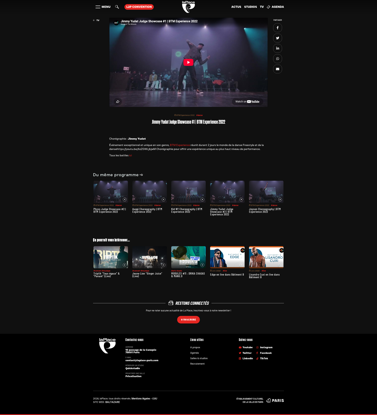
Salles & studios (199, 358)
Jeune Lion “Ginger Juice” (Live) (147, 275)
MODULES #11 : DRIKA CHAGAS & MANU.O (188, 275)
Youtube (248, 347)
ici (130, 155)
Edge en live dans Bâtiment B (227, 274)
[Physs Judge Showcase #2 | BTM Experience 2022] (111, 192)
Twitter (247, 353)
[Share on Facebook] (277, 27)
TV (262, 7)
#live (225, 271)
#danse (199, 115)
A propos (195, 347)
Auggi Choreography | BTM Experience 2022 (147, 210)
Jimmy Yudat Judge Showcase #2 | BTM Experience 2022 (221, 211)
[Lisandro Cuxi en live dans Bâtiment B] (266, 257)
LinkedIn (248, 358)
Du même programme (116, 174)
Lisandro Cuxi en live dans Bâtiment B (264, 276)
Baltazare (112, 402)
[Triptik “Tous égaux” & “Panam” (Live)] (111, 257)
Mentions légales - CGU (144, 398)
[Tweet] (277, 38)
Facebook (266, 353)
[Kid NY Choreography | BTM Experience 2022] (188, 192)
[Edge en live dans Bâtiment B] (227, 257)
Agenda (278, 7)
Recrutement (197, 363)
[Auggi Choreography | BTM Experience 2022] (149, 192)
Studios (250, 7)
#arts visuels (176, 271)
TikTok (264, 358)
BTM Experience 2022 (185, 115)
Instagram (266, 347)
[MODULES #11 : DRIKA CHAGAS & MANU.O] (188, 257)
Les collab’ (216, 271)
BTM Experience (180, 145)
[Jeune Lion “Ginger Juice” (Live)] (149, 257)
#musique (106, 271)
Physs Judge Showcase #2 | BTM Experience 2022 (110, 210)
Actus (236, 7)
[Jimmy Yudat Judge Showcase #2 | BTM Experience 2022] (227, 192)
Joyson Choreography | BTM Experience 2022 (265, 210)
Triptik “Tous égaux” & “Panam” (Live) (107, 275)
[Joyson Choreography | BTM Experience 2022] (266, 192)
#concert (98, 271)
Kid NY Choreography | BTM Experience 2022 (186, 210)
